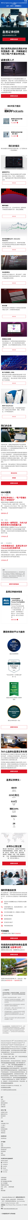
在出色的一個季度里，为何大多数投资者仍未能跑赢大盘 (14, 524)
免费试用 (3, 1106)
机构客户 (3, 1127)
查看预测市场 (18, 5)
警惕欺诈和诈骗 (5, 1185)
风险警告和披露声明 (8, 1083)
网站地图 (3, 1190)
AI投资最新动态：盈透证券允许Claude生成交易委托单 (14, 547)
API (2, 1117)
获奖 (2, 1144)
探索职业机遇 (14, 39)
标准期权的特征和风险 (9, 1062)
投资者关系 (3, 1149)
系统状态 (3, 1132)
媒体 (2, 1153)
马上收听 (13, 122)
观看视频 (3, 513)
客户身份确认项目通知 (6, 1181)
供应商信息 (3, 1138)
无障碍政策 (3, 1177)
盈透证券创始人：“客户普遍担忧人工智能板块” (13, 499)
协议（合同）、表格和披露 (7, 1186)
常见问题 (3, 1130)
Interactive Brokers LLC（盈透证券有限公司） (14, 1197)
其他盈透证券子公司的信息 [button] (8, 1213)
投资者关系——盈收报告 (13, 980)
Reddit (4, 1168)
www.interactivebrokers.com (11, 1208)
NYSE (3, 1199)
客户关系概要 (4, 1183)
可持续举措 (17, 933)
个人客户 (3, 1125)
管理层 (14, 478)
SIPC (11, 1199)
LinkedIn (4, 1166)
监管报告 (3, 1155)
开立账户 (3, 1101)
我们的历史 (14, 473)
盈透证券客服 (18, 1064)
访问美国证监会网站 (6, 1087)
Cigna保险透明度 (6, 1026)
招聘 (2, 1145)
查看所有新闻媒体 (14, 584)
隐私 (2, 1188)
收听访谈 (13, 619)
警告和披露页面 (5, 1068)
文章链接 (3, 536)
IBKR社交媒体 (4, 1160)
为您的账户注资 (5, 1123)
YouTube (4, 1171)
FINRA (7, 1199)
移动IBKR (3, 1116)
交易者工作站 (4, 1112)
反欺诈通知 (3, 1179)
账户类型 (3, 1104)
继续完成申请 (4, 1103)
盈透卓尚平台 (4, 1114)
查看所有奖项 (14, 727)
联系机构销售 (4, 1129)
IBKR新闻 (3, 1151)
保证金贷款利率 (7, 1073)
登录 (2, 1099)
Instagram (5, 1164)
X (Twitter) (5, 1170)
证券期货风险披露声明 (21, 1077)
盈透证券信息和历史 (6, 1147)
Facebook (5, 1162)
